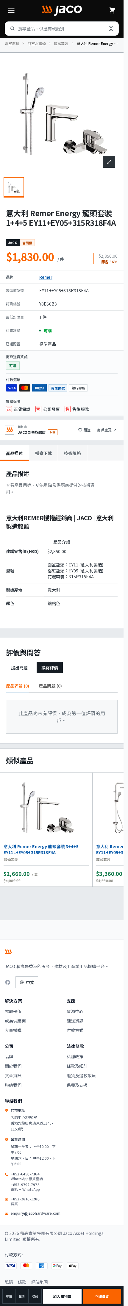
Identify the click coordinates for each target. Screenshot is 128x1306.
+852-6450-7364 (27, 1176)
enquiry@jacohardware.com (35, 1213)
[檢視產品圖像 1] (14, 187)
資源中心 (75, 1011)
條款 (22, 1282)
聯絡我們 (13, 1085)
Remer (45, 277)
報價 (22, 1296)
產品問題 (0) (50, 686)
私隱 (9, 1282)
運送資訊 (75, 1021)
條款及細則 (77, 1066)
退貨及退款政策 (81, 1075)
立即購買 (102, 1296)
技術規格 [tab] (72, 453)
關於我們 (13, 1066)
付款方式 (75, 1030)
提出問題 (19, 668)
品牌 (9, 1056)
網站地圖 (39, 1282)
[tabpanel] (62, 544)
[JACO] (62, 10)
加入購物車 (62, 1296)
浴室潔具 (12, 43)
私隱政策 (75, 1056)
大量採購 (13, 1030)
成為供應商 (15, 1021)
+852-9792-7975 (25, 1187)
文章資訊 (13, 1075)
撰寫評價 (49, 668)
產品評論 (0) (17, 686)
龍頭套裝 (61, 43)
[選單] (11, 10)
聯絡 (9, 1296)
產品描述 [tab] (14, 453)
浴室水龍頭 (36, 43)
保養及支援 (77, 1085)
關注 (86, 429)
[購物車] (112, 10)
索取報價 (13, 1011)
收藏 (35, 1296)
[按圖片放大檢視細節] (109, 162)
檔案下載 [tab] (43, 453)
